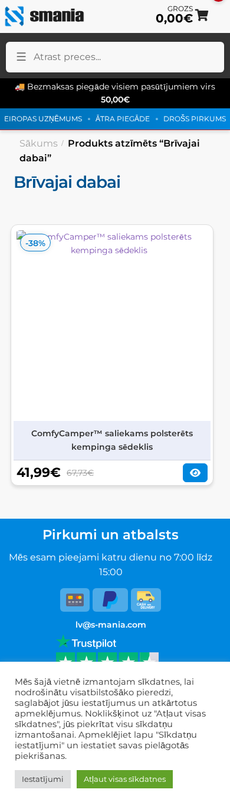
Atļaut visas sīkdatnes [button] (125, 779)
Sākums (38, 143)
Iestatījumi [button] (43, 779)
